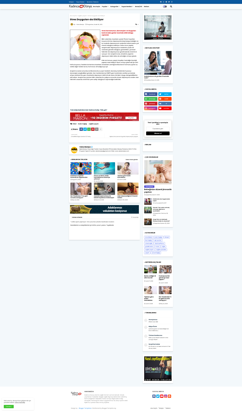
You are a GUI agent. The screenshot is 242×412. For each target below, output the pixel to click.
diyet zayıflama (159, 243)
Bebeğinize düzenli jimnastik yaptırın (158, 190)
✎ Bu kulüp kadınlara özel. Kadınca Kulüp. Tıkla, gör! (88, 110)
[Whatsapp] (89, 129)
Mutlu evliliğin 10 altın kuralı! (150, 277)
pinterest (152, 104)
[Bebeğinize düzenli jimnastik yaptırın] (158, 172)
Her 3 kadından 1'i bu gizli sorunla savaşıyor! (79, 196)
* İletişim (161, 408)
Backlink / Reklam (93, 2)
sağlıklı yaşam (82, 16)
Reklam (146, 6)
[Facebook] (81, 129)
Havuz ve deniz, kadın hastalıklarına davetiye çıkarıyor (102, 177)
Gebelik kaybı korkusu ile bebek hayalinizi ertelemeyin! (104, 196)
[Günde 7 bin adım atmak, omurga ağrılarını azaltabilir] (148, 210)
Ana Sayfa (96, 6)
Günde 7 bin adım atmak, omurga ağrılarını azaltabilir (161, 209)
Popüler (104, 6)
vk (166, 104)
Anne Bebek (148, 237)
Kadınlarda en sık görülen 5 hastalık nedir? (156, 77)
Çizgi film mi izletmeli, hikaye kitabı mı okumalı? (161, 220)
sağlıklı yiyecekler (161, 249)
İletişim (71, 2)
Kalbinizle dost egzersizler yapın (161, 200)
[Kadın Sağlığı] (158, 63)
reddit (166, 99)
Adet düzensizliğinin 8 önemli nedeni (127, 196)
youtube (166, 108)
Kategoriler (114, 6)
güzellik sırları (149, 246)
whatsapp (152, 99)
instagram (152, 108)
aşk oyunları (157, 240)
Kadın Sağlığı (82, 124)
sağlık (163, 246)
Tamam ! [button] (9, 406)
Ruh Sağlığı (148, 240)
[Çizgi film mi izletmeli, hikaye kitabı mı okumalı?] (148, 222)
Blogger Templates (85, 408)
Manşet (167, 237)
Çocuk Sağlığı (156, 253)
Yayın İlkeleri (80, 2)
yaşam (147, 253)
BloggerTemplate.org (109, 408)
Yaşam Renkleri (126, 6)
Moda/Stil (138, 6)
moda (157, 246)
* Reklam (168, 408)
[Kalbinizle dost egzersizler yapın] (148, 201)
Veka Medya (85, 147)
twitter (166, 94)
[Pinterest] (93, 129)
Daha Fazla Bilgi (20, 402)
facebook (152, 94)
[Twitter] (85, 129)
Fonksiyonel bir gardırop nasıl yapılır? (164, 277)
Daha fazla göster (132, 159)
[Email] (96, 129)
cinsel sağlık (148, 243)
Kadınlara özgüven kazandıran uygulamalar (79, 176)
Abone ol (158, 133)
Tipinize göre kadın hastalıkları (124, 176)
